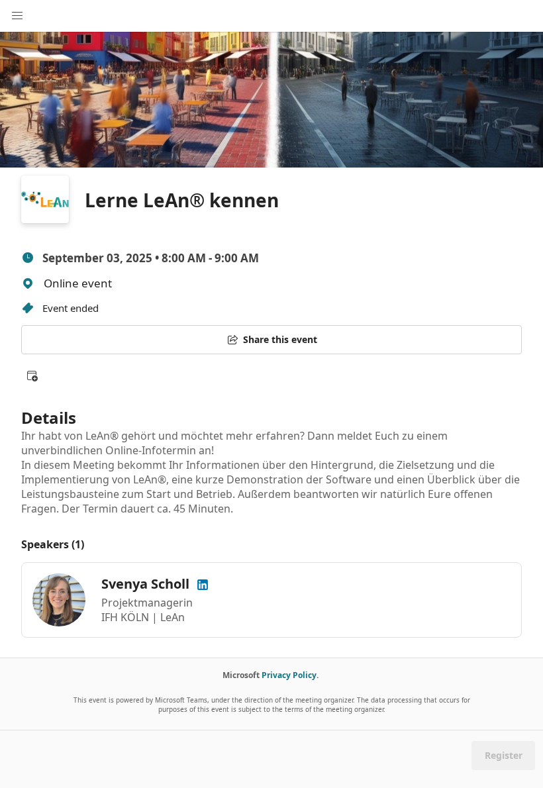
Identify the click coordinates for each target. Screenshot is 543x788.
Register (503, 755)
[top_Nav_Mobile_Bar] (17, 15)
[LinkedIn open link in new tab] (202, 583)
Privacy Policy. (290, 675)
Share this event (280, 339)
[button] (31, 375)
